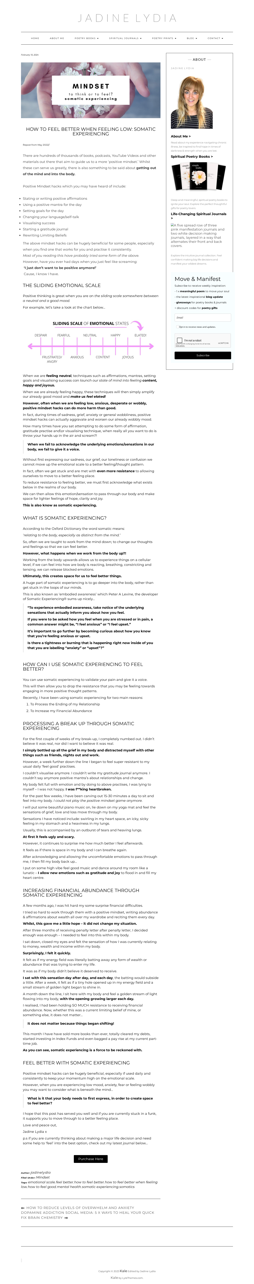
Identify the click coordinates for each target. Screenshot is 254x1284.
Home (35, 38)
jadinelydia (41, 1172)
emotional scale (41, 1182)
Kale (123, 1271)
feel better (64, 1182)
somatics (127, 1187)
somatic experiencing (100, 1187)
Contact (214, 38)
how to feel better (89, 1182)
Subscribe (203, 355)
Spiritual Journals (124, 38)
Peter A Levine (121, 594)
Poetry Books (86, 38)
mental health (69, 1187)
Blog (191, 38)
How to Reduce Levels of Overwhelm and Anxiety (80, 1208)
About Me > (181, 136)
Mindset (43, 1177)
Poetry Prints (163, 38)
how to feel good (42, 1187)
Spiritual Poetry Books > (192, 157)
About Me (57, 38)
